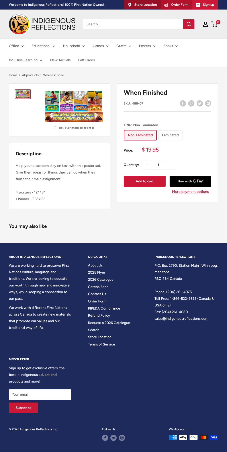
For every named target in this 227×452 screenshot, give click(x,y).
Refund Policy (99, 315)
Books (168, 46)
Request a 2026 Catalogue (109, 323)
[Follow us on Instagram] (122, 438)
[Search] (188, 24)
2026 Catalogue (101, 279)
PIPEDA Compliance (104, 308)
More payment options (190, 191)
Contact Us (97, 294)
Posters (145, 46)
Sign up (208, 5)
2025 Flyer (96, 272)
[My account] (205, 24)
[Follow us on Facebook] (105, 438)
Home (13, 75)
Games (98, 46)
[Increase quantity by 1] (170, 165)
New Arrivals (60, 60)
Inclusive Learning (23, 60)
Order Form (97, 301)
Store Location (100, 337)
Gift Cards (86, 60)
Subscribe (23, 408)
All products (30, 75)
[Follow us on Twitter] (113, 438)
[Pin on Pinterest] (191, 103)
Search (93, 330)
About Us (95, 265)
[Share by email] (208, 103)
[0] (214, 24)
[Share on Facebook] (183, 103)
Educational (41, 46)
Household (71, 46)
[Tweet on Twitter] (200, 103)
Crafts (121, 46)
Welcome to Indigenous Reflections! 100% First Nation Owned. (56, 5)
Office (14, 46)
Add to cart (145, 181)
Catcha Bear (98, 287)
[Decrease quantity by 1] (146, 165)
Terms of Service (101, 344)
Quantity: (131, 165)
